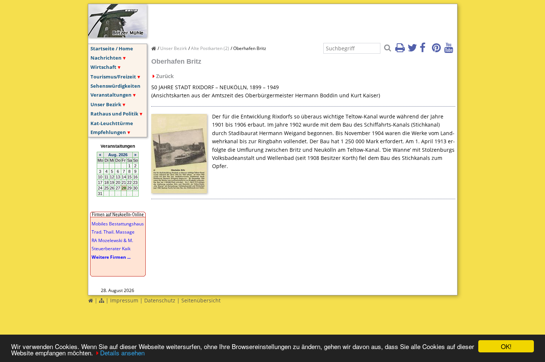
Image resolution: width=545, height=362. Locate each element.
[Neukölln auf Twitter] (413, 50)
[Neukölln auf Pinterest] (437, 50)
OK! (506, 346)
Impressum (124, 300)
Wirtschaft (103, 67)
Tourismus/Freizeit (113, 76)
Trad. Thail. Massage (113, 232)
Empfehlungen (108, 132)
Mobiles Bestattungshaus (118, 224)
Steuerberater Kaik (111, 248)
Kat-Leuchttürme (111, 123)
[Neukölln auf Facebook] (425, 50)
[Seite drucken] (400, 50)
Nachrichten (106, 57)
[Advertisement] (286, 20)
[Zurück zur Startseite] (90, 300)
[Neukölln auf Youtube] (449, 50)
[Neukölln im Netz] (117, 35)
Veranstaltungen (111, 94)
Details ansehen (122, 352)
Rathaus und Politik (114, 113)
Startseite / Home (111, 48)
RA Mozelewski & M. (112, 240)
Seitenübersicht (201, 300)
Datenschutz (159, 300)
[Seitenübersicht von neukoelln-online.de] (101, 300)
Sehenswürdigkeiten (115, 86)
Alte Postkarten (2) (210, 48)
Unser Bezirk (105, 104)
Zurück (165, 76)
